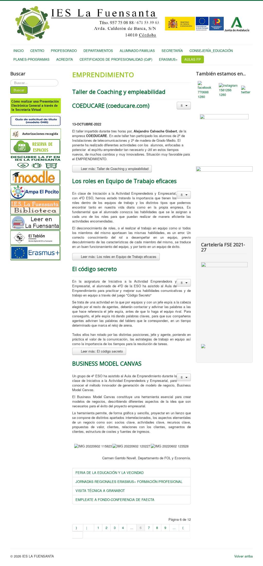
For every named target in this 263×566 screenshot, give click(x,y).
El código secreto (94, 269)
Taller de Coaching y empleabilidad (118, 91)
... (131, 527)
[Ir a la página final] (77, 534)
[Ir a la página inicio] (77, 527)
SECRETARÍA (172, 50)
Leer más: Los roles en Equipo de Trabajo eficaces (118, 256)
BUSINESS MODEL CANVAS (107, 363)
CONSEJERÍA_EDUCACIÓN (211, 50)
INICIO (18, 50)
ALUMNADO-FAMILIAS (137, 50)
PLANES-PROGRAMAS (31, 59)
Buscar (19, 89)
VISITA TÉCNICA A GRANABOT (100, 490)
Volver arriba (243, 556)
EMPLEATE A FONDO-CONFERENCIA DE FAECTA (115, 499)
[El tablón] (38, 238)
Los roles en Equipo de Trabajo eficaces (124, 181)
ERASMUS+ (168, 59)
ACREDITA (64, 59)
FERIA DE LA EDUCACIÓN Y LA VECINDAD (110, 472)
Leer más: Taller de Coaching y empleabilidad (114, 168)
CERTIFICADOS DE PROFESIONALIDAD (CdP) (116, 59)
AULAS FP (192, 59)
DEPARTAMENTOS (98, 50)
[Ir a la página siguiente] (184, 527)
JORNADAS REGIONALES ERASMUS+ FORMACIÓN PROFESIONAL (129, 481)
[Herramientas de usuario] (184, 105)
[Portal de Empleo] (224, 179)
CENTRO (37, 50)
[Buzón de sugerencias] (224, 132)
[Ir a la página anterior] (88, 527)
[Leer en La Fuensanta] (38, 222)
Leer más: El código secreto (101, 351)
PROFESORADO (64, 50)
